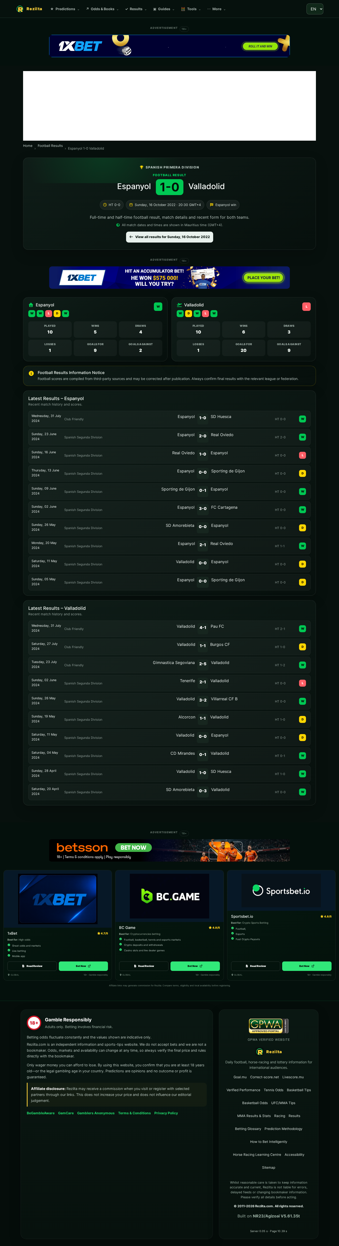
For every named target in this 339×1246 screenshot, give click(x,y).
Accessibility (294, 1155)
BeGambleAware (41, 1113)
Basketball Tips (299, 1090)
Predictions (65, 9)
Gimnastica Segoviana (174, 662)
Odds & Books (102, 9)
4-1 (203, 627)
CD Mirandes (182, 753)
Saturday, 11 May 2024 (44, 563)
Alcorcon (186, 716)
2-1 (203, 544)
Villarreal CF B (224, 698)
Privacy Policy (166, 1113)
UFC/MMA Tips (283, 1103)
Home (28, 146)
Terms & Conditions (134, 1113)
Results (136, 9)
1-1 (203, 645)
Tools (191, 9)
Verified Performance (243, 1090)
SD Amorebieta (180, 525)
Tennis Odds (273, 1090)
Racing (279, 1116)
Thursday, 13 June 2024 (45, 472)
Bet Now (83, 965)
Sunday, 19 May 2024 (43, 718)
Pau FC (217, 626)
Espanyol (134, 186)
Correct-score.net (264, 1077)
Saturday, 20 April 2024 (45, 791)
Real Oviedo (222, 434)
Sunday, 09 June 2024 (44, 491)
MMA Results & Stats (254, 1116)
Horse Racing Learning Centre (257, 1155)
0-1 (202, 490)
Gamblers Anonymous (96, 1113)
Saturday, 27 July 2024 (45, 646)
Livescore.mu (293, 1077)
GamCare (66, 1113)
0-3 (203, 790)
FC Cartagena (224, 507)
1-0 (202, 417)
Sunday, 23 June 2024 (44, 436)
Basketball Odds (255, 1103)
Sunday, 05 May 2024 (44, 581)
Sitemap (268, 1167)
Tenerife (187, 680)
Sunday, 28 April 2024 (44, 773)
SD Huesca (221, 416)
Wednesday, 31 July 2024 (46, 418)
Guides (164, 9)
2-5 (202, 663)
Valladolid (206, 186)
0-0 (203, 472)
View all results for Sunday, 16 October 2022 (172, 237)
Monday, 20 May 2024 (44, 545)
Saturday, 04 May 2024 (45, 755)
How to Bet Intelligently (268, 1142)
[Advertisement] (169, 106)
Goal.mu (240, 1077)
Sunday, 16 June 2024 (44, 454)
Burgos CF (220, 644)
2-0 (202, 435)
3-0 (203, 508)
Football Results (50, 146)
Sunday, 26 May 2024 (44, 527)
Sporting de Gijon (228, 470)
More (216, 9)
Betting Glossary (248, 1129)
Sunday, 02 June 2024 (44, 509)
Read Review (34, 965)
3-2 (202, 700)
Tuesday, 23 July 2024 (44, 664)
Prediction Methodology (283, 1129)
